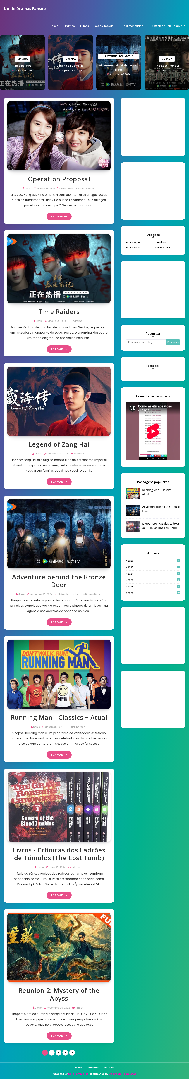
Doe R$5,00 (160, 242)
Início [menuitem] (54, 26)
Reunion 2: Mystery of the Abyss (59, 994)
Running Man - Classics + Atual (59, 717)
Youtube (109, 1067)
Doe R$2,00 (133, 242)
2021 (153, 586)
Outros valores (163, 247)
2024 (153, 573)
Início (78, 1067)
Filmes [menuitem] (84, 26)
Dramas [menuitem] (69, 26)
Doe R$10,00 (133, 247)
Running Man (77, 727)
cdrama (77, 321)
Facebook (93, 1067)
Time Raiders (22, 65)
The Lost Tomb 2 (167, 65)
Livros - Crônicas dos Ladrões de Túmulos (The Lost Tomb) (59, 854)
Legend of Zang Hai (70, 65)
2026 (153, 561)
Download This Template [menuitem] (168, 26)
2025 (153, 567)
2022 (153, 580)
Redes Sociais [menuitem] (103, 26)
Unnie (28, 188)
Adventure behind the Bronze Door (118, 67)
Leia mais (57, 216)
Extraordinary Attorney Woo (77, 188)
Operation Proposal (59, 179)
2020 (154, 593)
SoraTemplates (78, 1074)
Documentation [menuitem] (132, 26)
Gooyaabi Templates (122, 1074)
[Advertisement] (154, 126)
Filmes (79, 1007)
